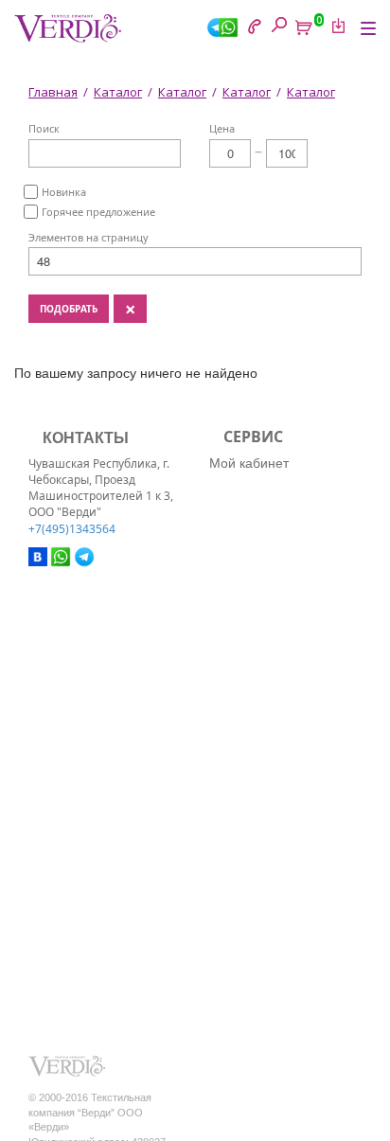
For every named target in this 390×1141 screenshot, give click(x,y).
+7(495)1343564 (71, 529)
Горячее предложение (98, 212)
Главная (53, 91)
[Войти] (335, 25)
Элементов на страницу (88, 237)
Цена (222, 128)
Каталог (118, 91)
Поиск (44, 128)
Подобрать (69, 308)
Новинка (64, 192)
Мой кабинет (249, 462)
